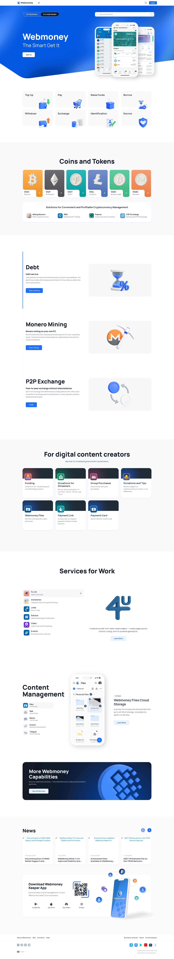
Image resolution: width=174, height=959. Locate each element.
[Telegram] (25, 945)
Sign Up (29, 55)
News (141, 938)
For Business (31, 14)
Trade (31, 405)
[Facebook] (22, 945)
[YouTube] (29, 945)
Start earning (34, 291)
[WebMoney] (25, 2)
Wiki (34, 938)
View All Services (38, 791)
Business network (131, 938)
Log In (153, 3)
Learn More (118, 638)
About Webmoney (24, 938)
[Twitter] (18, 945)
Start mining (34, 348)
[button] (143, 830)
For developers (151, 938)
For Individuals (49, 14)
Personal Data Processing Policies (146, 953)
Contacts (41, 938)
